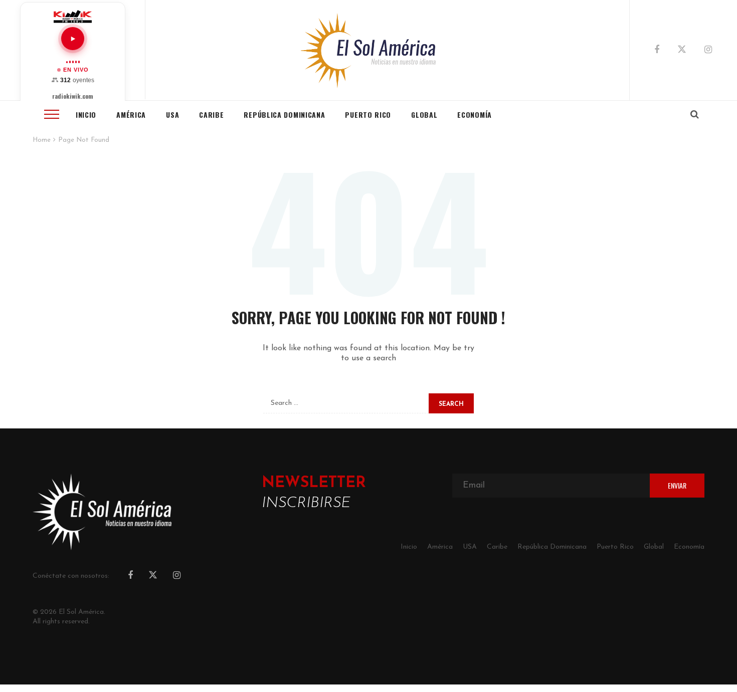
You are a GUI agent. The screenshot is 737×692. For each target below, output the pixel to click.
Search (451, 404)
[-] (369, 50)
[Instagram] (708, 50)
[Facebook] (656, 50)
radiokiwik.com (72, 96)
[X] (681, 51)
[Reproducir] (72, 38)
